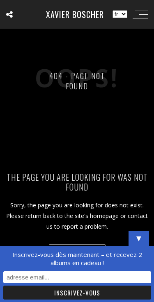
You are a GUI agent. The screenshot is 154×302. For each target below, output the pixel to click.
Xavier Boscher (75, 14)
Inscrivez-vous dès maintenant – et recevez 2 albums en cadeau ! (77, 258)
